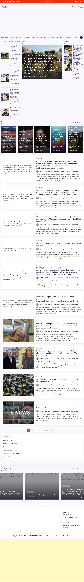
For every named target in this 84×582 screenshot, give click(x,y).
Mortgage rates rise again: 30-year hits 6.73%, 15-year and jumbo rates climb (57, 380)
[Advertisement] (42, 22)
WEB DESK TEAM (31, 76)
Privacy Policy (7, 450)
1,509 (46, 431)
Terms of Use (7, 457)
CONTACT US (7, 440)
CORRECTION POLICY (10, 443)
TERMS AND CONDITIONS (11, 453)
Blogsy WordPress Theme (63, 536)
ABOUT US (6, 437)
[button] (73, 6)
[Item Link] (5, 55)
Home (5, 447)
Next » (54, 431)
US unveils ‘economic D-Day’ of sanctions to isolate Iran (58, 408)
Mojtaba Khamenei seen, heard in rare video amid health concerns (15, 109)
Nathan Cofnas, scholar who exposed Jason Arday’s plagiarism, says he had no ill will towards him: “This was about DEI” (57, 353)
